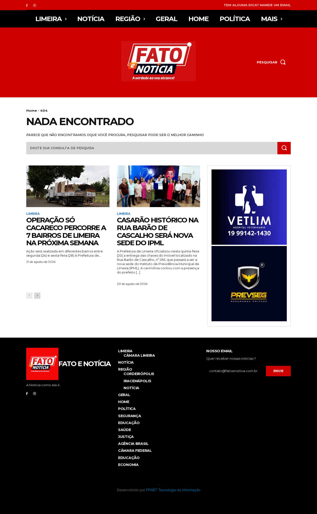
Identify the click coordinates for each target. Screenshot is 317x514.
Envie (278, 371)
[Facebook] (26, 5)
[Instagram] (34, 5)
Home (31, 110)
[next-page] (37, 296)
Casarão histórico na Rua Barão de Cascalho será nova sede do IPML (157, 231)
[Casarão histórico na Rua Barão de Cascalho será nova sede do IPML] (158, 186)
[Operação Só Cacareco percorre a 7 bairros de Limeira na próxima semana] (67, 186)
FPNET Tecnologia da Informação (173, 490)
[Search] (284, 148)
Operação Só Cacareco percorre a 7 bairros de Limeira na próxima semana (66, 231)
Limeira (33, 214)
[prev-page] (29, 296)
